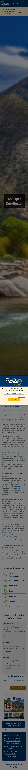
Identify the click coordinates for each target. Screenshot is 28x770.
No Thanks (9, 403)
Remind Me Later (17, 403)
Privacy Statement (21, 397)
